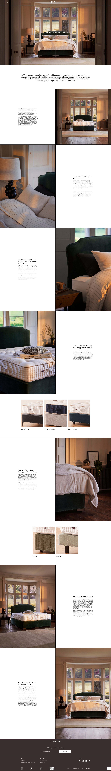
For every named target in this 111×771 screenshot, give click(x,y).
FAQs (22, 758)
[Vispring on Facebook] (79, 761)
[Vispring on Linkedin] (86, 761)
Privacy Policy (88, 768)
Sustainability (42, 762)
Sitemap (68, 768)
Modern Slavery (42, 758)
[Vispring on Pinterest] (89, 761)
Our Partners (23, 760)
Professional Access (43, 760)
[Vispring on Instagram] (83, 761)
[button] (22, 768)
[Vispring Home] (55, 2)
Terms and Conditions (75, 768)
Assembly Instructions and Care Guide (28, 762)
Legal (82, 768)
